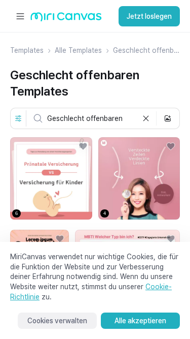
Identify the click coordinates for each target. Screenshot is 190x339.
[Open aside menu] (20, 16)
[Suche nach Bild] (168, 118)
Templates (27, 50)
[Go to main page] (66, 19)
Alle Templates (78, 50)
